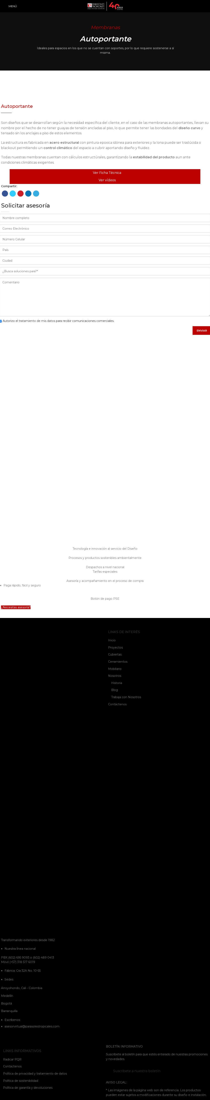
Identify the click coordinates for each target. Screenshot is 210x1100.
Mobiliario (115, 669)
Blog (114, 690)
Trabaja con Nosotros (126, 697)
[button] (16, 607)
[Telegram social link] (36, 193)
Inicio (112, 640)
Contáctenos (117, 704)
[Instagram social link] (9, 1036)
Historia (116, 683)
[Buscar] (205, 6)
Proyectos (115, 647)
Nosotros (114, 676)
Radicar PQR (12, 1059)
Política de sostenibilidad (20, 1081)
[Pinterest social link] (20, 193)
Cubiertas (115, 654)
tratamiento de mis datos (37, 321)
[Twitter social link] (13, 193)
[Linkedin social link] (28, 193)
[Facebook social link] (5, 193)
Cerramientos (117, 661)
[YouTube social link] (14, 1036)
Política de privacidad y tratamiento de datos (35, 1073)
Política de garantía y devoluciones (27, 1088)
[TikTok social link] (30, 1036)
